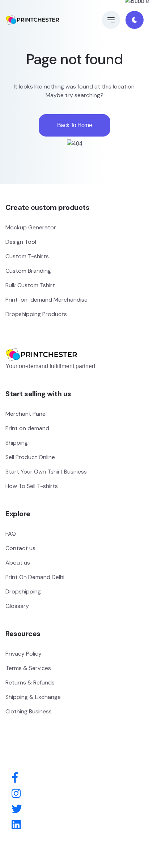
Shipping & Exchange (33, 697)
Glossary (17, 606)
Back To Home (74, 125)
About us (17, 562)
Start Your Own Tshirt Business (46, 471)
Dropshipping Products (36, 314)
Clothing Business (28, 711)
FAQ (10, 533)
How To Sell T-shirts (31, 486)
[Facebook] (15, 778)
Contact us (20, 548)
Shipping (16, 442)
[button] (111, 20)
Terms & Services (28, 668)
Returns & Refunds (30, 682)
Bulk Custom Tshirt (30, 285)
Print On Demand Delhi (34, 577)
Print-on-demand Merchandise (46, 299)
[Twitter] (17, 809)
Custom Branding (28, 271)
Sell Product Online (30, 457)
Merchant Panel (26, 414)
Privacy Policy (23, 653)
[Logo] (41, 344)
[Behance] (16, 825)
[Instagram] (16, 794)
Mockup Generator (30, 227)
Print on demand (27, 428)
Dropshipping (23, 591)
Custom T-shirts (27, 256)
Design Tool (20, 242)
